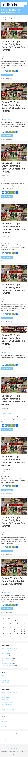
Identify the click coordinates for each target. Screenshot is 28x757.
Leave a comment (7, 58)
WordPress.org (5, 682)
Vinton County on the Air (7, 663)
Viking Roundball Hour (7, 660)
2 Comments (5, 301)
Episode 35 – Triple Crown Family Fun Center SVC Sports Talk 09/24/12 (13, 339)
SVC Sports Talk (5, 653)
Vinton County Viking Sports (8, 665)
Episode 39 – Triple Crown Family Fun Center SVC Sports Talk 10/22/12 (13, 106)
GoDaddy (16, 754)
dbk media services (10, 9)
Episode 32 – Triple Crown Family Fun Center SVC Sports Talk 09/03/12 (13, 522)
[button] (25, 2)
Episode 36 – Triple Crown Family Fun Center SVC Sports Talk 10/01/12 (13, 289)
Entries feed (4, 677)
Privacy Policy (14, 748)
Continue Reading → (7, 75)
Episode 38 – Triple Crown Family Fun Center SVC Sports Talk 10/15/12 (13, 167)
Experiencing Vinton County (8, 650)
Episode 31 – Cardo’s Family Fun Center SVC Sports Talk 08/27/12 (13, 581)
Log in (3, 675)
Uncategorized (5, 655)
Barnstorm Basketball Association (9, 648)
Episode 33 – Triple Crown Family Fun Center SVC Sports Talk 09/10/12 (13, 461)
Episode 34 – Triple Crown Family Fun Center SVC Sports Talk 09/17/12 (13, 400)
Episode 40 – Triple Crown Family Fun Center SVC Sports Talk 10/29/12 (13, 46)
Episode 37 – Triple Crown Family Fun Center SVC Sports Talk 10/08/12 (13, 228)
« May (3, 639)
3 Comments (5, 534)
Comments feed (5, 680)
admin (4, 56)
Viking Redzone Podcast (7, 658)
